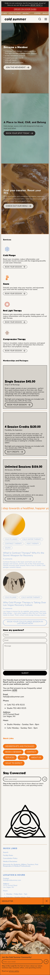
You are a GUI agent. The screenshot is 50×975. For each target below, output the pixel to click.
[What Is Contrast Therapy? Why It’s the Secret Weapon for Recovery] (14, 524)
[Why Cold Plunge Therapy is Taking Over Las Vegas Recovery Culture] (14, 583)
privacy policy (14, 971)
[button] (40, 19)
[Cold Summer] (19, 19)
